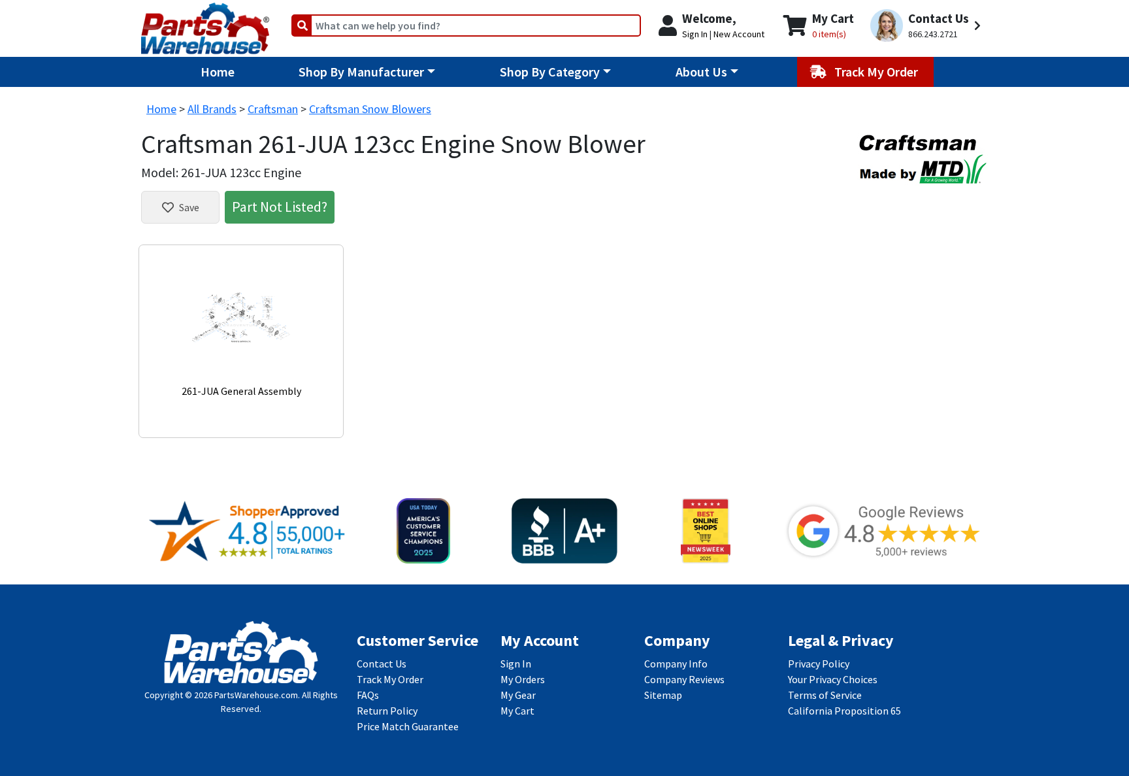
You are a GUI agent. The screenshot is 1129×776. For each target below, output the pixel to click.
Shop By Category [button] (550, 71)
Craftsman (273, 108)
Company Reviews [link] (684, 679)
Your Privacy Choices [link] (832, 679)
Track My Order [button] (877, 71)
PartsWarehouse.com (256, 695)
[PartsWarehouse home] (205, 24)
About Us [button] (701, 71)
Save (189, 207)
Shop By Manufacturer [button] (361, 71)
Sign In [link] (515, 663)
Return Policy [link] (387, 710)
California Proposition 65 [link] (844, 710)
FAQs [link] (368, 694)
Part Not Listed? (279, 206)
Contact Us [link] (381, 663)
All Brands (212, 108)
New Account (738, 34)
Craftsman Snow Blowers (370, 108)
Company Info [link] (676, 663)
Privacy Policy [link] (818, 663)
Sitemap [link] (663, 694)
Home (218, 71)
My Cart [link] (517, 710)
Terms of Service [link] (825, 694)
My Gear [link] (518, 694)
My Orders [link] (522, 679)
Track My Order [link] (390, 679)
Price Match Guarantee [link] (408, 726)
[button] (927, 26)
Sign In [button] (695, 34)
